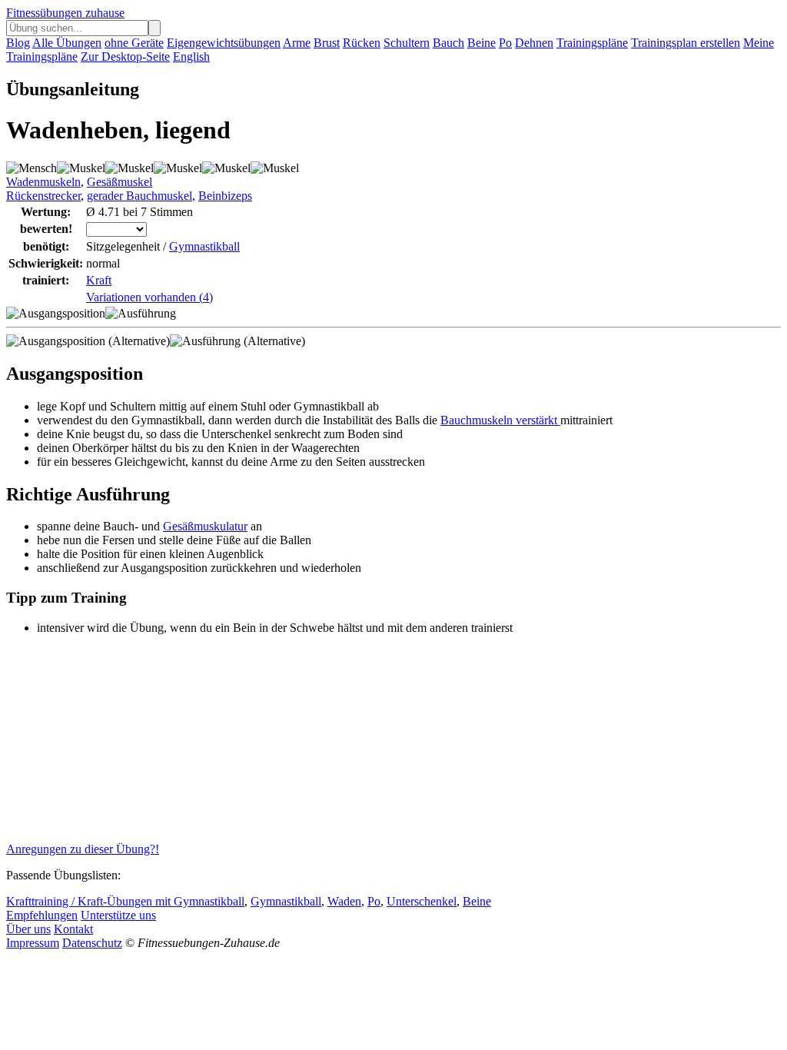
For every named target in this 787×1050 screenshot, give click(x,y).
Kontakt (73, 928)
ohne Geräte (134, 42)
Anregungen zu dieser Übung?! (82, 849)
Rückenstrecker (43, 195)
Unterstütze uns (118, 915)
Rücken (361, 42)
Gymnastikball (204, 246)
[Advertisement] (121, 743)
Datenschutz (92, 942)
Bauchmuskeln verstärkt (500, 420)
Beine (481, 42)
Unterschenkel (422, 901)
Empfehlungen (42, 915)
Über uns (28, 928)
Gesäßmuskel (119, 181)
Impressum (32, 942)
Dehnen (534, 42)
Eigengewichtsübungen (224, 42)
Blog (18, 42)
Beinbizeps (225, 195)
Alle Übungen (66, 42)
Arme (296, 42)
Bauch (448, 42)
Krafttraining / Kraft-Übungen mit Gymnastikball (125, 901)
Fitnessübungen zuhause (65, 12)
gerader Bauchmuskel (139, 195)
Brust (327, 42)
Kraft (98, 280)
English (191, 56)
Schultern (407, 42)
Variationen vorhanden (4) (149, 297)
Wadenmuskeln (43, 181)
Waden (344, 901)
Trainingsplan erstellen (685, 42)
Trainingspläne (592, 42)
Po (505, 42)
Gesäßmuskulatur (205, 526)
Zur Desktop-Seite (125, 56)
